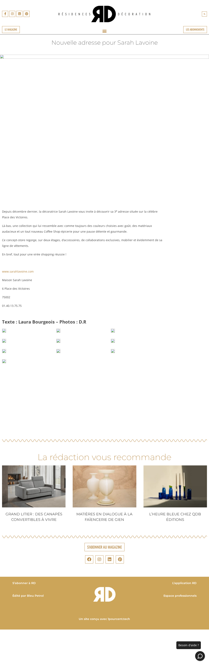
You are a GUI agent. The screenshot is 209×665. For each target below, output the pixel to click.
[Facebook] (89, 559)
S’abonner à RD (24, 583)
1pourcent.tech (119, 619)
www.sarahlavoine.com (18, 271)
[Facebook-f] (5, 14)
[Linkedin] (19, 14)
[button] (204, 14)
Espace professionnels (180, 596)
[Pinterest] (26, 14)
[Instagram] (12, 14)
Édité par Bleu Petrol (28, 596)
